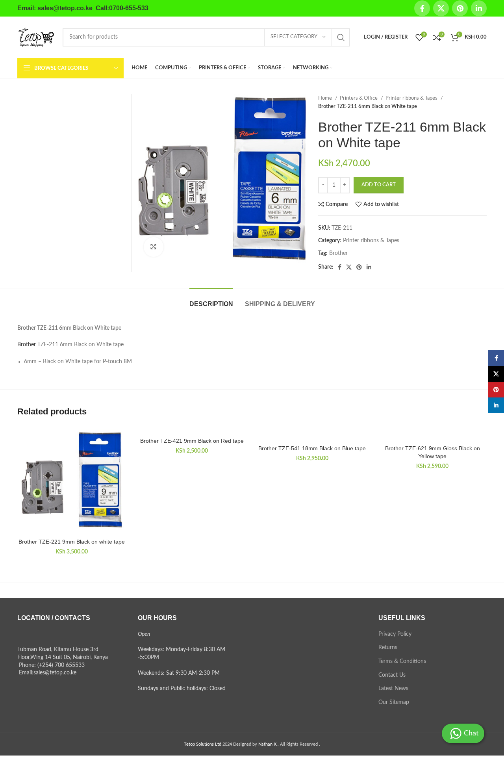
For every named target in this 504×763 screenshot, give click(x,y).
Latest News (393, 688)
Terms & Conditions (402, 661)
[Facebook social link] (422, 8)
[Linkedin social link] (479, 8)
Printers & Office (359, 98)
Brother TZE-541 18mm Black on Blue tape (312, 448)
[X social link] (441, 8)
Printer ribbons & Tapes (412, 98)
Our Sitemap (393, 702)
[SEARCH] (341, 37)
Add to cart (378, 185)
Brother (338, 253)
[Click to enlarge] (153, 247)
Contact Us (392, 675)
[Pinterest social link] (460, 8)
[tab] (211, 300)
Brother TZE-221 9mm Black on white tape (72, 541)
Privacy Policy (394, 634)
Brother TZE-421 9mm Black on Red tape (192, 441)
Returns (387, 647)
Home (325, 98)
